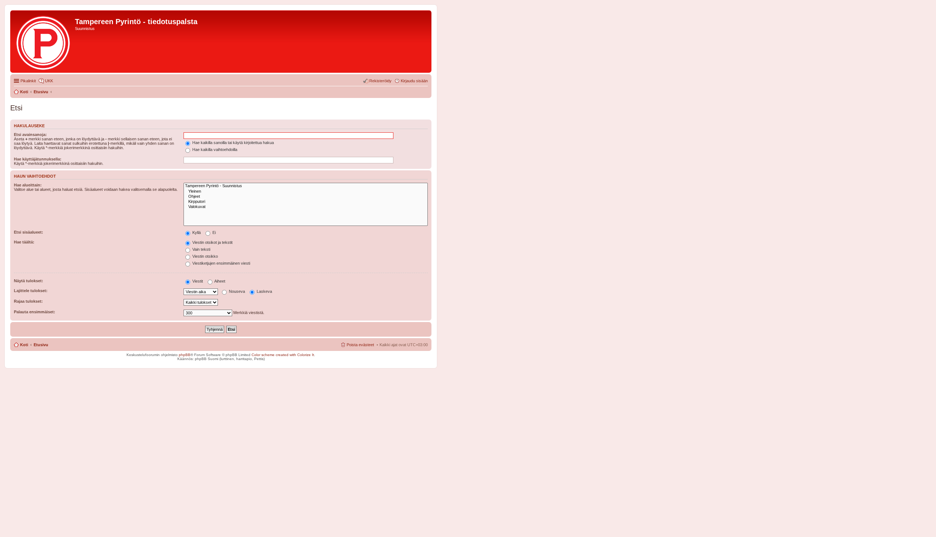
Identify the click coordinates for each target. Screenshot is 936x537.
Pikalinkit (28, 81)
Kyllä (196, 232)
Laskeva (264, 291)
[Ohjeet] (305, 196)
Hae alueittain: (28, 185)
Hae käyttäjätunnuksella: (37, 159)
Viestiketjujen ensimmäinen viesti (220, 263)
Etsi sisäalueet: (28, 232)
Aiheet (219, 281)
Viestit (197, 281)
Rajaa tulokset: (28, 301)
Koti (24, 345)
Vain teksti (200, 249)
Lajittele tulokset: (31, 290)
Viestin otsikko (204, 256)
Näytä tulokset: (28, 281)
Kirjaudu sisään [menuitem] (414, 81)
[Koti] (43, 41)
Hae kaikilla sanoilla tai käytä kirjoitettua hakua (232, 142)
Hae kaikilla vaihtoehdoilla (214, 149)
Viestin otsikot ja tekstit (212, 242)
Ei (213, 232)
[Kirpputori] (305, 201)
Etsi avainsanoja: (30, 134)
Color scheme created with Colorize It (283, 355)
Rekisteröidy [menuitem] (380, 81)
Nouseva (236, 291)
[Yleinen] (305, 191)
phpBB (184, 355)
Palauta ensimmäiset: (34, 312)
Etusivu (41, 345)
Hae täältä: (24, 242)
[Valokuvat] (305, 206)
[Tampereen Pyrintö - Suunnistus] (305, 186)
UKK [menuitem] (49, 81)
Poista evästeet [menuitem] (360, 345)
